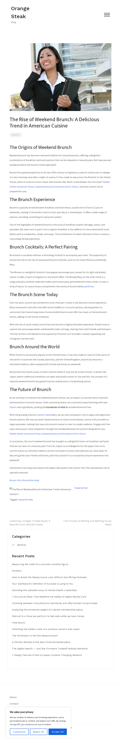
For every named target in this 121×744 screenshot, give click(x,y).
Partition (17, 570)
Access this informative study (24, 480)
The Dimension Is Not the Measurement (35, 635)
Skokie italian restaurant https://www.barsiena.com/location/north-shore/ (48, 433)
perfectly (89, 286)
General (16, 135)
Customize (19, 732)
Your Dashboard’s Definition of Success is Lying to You (42, 583)
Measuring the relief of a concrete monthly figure (40, 564)
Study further (81, 487)
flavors (13, 407)
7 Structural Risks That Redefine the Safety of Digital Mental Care (49, 596)
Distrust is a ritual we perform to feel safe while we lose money (48, 616)
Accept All (58, 732)
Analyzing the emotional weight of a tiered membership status (47, 609)
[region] (38, 722)
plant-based (45, 414)
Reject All (38, 732)
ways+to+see (25, 499)
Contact (14, 703)
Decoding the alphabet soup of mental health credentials (44, 590)
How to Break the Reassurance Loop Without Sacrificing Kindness (49, 577)
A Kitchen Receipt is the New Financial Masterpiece (41, 642)
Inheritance (18, 622)
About (13, 697)
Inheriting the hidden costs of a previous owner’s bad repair (46, 629)
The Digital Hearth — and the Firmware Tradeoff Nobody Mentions (50, 648)
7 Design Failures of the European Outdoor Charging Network (47, 655)
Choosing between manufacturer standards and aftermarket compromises (54, 603)
